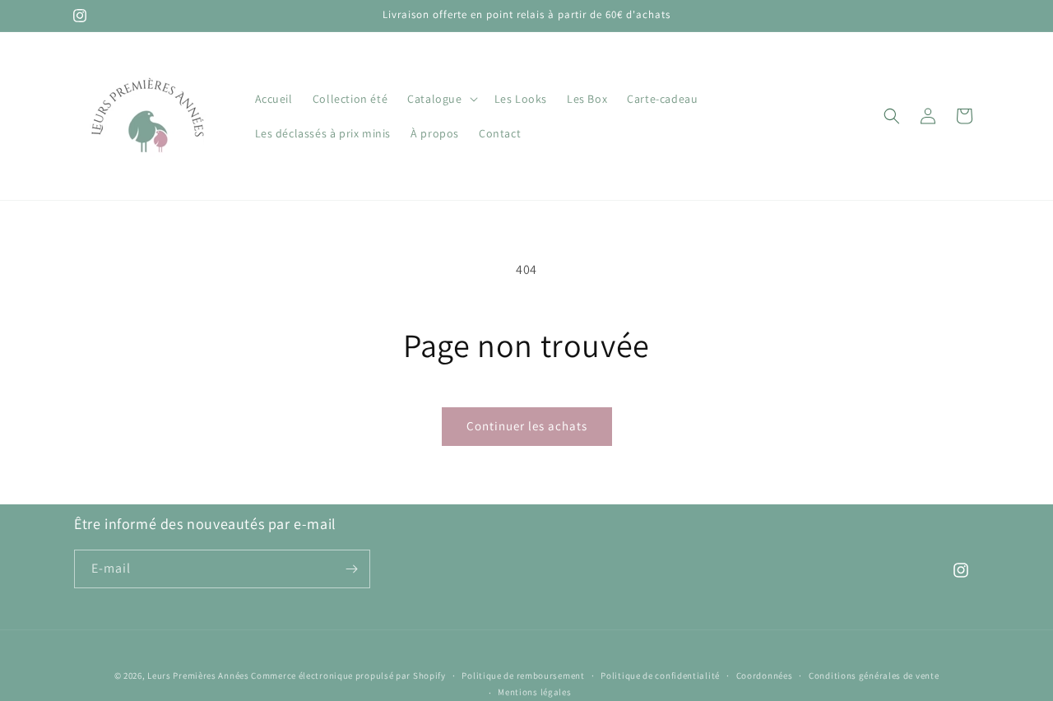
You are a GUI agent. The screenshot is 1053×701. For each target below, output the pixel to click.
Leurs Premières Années (197, 675)
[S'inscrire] (351, 569)
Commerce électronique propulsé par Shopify (348, 675)
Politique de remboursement (523, 675)
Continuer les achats (526, 426)
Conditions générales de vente (874, 675)
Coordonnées (764, 675)
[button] (440, 98)
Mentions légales (534, 692)
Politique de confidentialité (660, 675)
